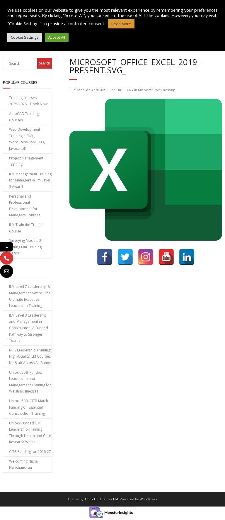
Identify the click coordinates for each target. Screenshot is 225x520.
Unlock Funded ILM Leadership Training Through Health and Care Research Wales (30, 433)
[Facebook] (105, 257)
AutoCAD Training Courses (24, 117)
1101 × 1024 (124, 90)
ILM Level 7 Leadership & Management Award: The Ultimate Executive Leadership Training (29, 296)
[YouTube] (166, 257)
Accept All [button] (56, 37)
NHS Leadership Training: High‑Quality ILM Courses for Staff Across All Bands (30, 356)
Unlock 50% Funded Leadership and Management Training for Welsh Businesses (30, 382)
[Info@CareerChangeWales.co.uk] (6, 271)
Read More (121, 23)
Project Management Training (26, 161)
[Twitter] (125, 257)
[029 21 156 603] (6, 258)
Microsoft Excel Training (156, 90)
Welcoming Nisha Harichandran (23, 464)
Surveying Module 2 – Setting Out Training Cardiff (26, 247)
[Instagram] (146, 257)
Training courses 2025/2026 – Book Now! (28, 101)
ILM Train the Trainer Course (26, 228)
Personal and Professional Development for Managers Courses (24, 206)
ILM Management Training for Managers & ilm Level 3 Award (30, 180)
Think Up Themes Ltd (101, 499)
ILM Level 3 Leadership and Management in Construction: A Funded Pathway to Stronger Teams (28, 328)
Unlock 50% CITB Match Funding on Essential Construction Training (28, 407)
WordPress (148, 499)
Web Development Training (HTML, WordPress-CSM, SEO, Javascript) (27, 139)
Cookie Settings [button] (24, 37)
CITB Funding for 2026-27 (30, 451)
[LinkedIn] (187, 257)
